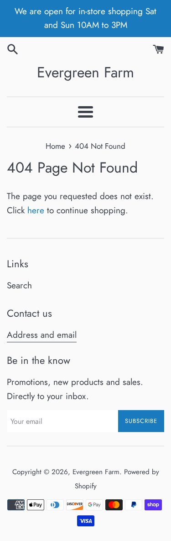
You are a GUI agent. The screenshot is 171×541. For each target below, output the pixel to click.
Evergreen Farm (85, 72)
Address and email (42, 335)
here (35, 210)
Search (19, 285)
